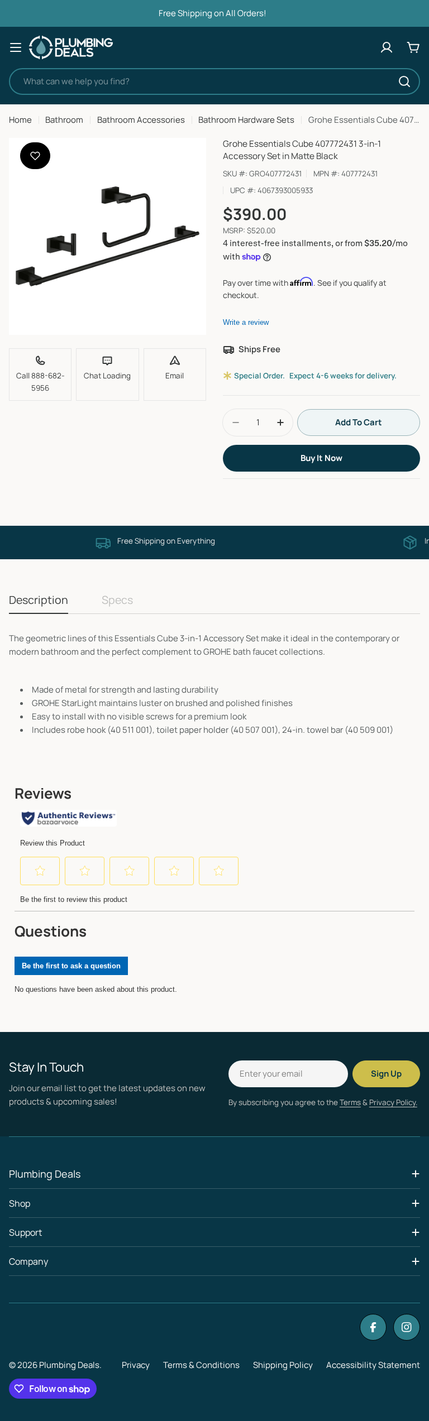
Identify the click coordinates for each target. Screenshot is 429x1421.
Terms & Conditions (201, 1365)
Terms (350, 1102)
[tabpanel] (214, 684)
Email (174, 376)
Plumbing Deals (69, 1365)
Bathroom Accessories (141, 120)
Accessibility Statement (373, 1365)
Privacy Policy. (393, 1102)
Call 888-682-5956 (40, 382)
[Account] (386, 47)
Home (20, 120)
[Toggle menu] (15, 47)
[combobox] (214, 81)
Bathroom (64, 120)
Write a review (246, 322)
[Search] (404, 81)
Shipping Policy (283, 1365)
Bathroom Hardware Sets (246, 120)
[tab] (38, 604)
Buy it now (321, 458)
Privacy (136, 1365)
